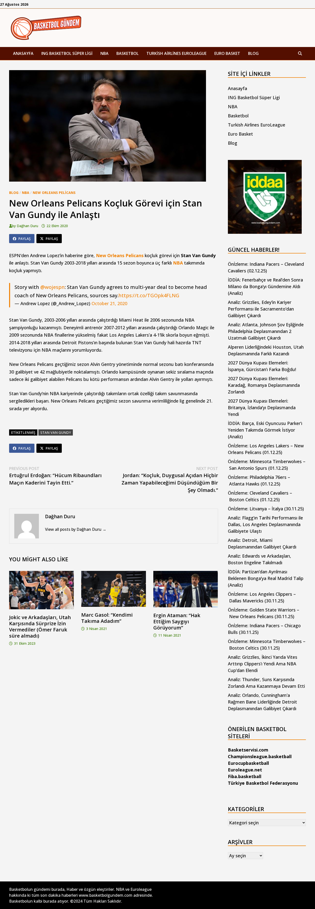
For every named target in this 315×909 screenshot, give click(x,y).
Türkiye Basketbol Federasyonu (263, 783)
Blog (253, 53)
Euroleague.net (245, 770)
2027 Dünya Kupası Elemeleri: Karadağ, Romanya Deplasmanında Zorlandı (264, 385)
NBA (104, 53)
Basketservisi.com (248, 750)
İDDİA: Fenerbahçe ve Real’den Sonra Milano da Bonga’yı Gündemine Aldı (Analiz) (265, 286)
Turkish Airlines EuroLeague (176, 53)
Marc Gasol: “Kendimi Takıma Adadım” (107, 617)
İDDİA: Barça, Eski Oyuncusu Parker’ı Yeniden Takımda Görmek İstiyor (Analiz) (265, 429)
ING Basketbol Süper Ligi (67, 53)
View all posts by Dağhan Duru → (75, 529)
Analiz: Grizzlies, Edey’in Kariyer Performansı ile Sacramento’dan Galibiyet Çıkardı (261, 308)
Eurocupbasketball (248, 763)
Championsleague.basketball (260, 756)
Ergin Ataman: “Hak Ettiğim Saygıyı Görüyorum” (176, 621)
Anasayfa (23, 53)
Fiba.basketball (244, 776)
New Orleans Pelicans (54, 192)
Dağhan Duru (27, 225)
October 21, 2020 (109, 303)
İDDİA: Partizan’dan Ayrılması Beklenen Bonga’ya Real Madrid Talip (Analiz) (265, 578)
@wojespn (52, 287)
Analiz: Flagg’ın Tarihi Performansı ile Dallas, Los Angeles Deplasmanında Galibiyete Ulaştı (265, 524)
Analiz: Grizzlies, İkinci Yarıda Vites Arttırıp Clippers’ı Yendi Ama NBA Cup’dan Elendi (262, 663)
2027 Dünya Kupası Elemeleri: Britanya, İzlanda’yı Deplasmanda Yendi (262, 407)
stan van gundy (55, 432)
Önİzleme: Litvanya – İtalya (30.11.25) (266, 509)
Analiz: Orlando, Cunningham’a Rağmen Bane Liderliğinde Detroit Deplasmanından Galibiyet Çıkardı (262, 701)
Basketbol (127, 53)
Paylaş (24, 238)
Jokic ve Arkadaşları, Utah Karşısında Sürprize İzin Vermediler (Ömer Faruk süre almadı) (40, 626)
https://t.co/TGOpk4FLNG (148, 295)
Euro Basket (227, 53)
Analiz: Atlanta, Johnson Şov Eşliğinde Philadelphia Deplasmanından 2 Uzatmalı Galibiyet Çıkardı (266, 331)
